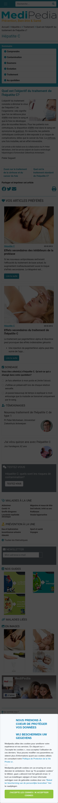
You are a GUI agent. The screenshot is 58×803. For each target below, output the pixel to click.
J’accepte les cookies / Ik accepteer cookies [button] (29, 794)
